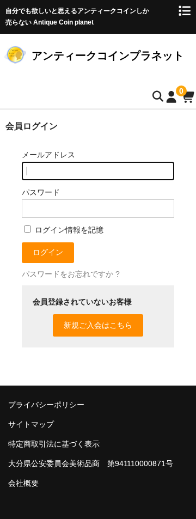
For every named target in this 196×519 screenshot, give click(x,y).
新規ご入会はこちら (98, 325)
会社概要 (23, 483)
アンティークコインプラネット (108, 55)
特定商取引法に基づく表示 (54, 443)
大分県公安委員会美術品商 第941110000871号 (90, 463)
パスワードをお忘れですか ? (71, 274)
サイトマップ (31, 424)
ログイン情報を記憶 (68, 229)
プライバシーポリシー (46, 404)
